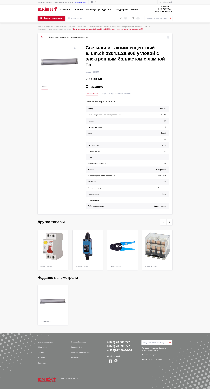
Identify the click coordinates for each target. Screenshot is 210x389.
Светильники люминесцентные (98, 27)
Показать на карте (148, 355)
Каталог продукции (45, 342)
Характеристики (92, 93)
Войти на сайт (167, 2)
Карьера (41, 352)
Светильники (81, 27)
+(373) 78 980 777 (164, 7)
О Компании (42, 347)
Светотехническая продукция (64, 27)
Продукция (49, 27)
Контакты (136, 9)
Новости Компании (78, 342)
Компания (65, 9)
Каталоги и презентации (81, 352)
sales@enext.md (80, 2)
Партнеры (42, 363)
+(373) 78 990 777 (164, 9)
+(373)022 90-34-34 (163, 11)
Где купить (108, 9)
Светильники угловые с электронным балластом (54, 29)
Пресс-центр (93, 9)
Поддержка (122, 9)
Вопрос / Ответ (77, 347)
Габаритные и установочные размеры (116, 93)
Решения (78, 9)
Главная (40, 27)
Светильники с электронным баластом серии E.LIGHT (129, 27)
